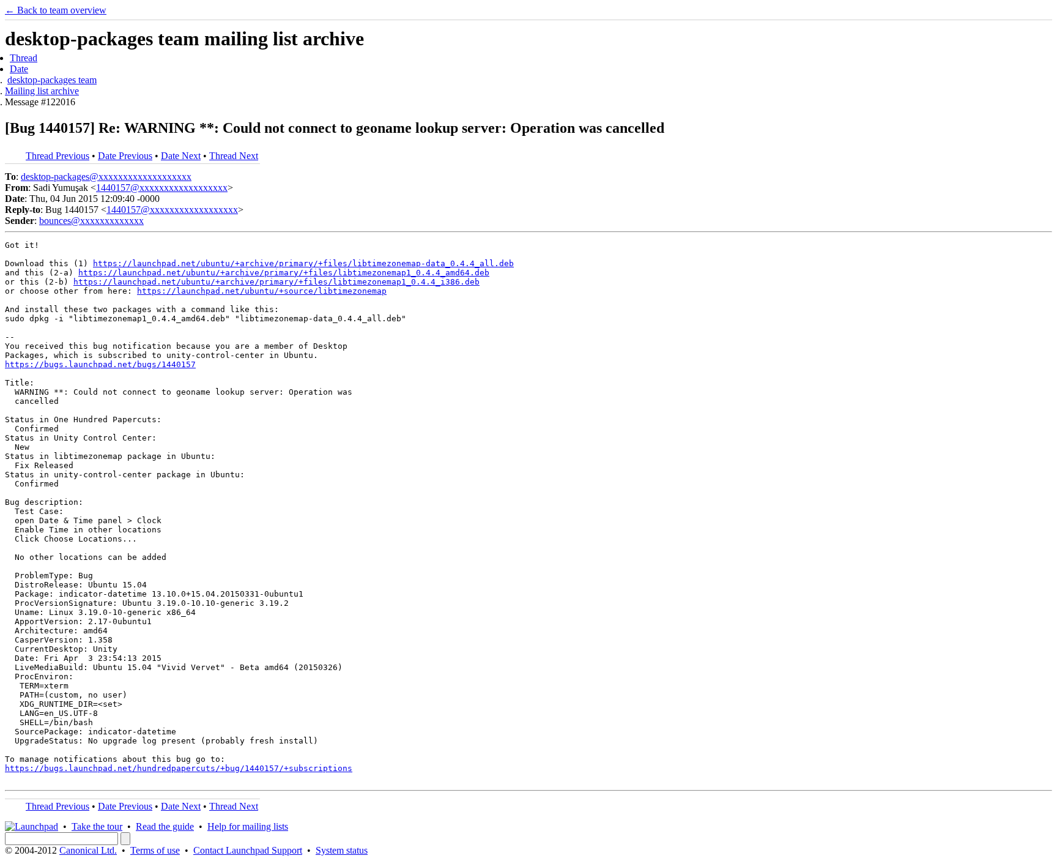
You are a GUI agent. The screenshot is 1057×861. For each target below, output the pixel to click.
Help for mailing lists (247, 826)
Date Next (181, 156)
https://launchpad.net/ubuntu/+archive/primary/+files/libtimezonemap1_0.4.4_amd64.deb (283, 272)
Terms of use (155, 850)
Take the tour (97, 826)
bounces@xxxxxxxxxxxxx (91, 220)
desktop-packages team (52, 80)
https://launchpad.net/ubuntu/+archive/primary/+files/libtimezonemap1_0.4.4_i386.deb (276, 281)
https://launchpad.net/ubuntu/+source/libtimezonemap (262, 291)
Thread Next (233, 156)
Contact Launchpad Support (247, 850)
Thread (23, 58)
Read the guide (165, 826)
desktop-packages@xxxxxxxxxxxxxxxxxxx (106, 176)
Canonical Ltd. (88, 850)
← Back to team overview (55, 10)
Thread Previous (57, 156)
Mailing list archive (42, 91)
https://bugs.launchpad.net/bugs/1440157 (100, 364)
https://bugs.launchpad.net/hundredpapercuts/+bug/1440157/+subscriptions (178, 768)
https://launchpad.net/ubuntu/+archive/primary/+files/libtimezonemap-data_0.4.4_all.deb (303, 263)
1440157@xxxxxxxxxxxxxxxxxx (162, 187)
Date (19, 69)
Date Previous (125, 156)
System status (342, 850)
